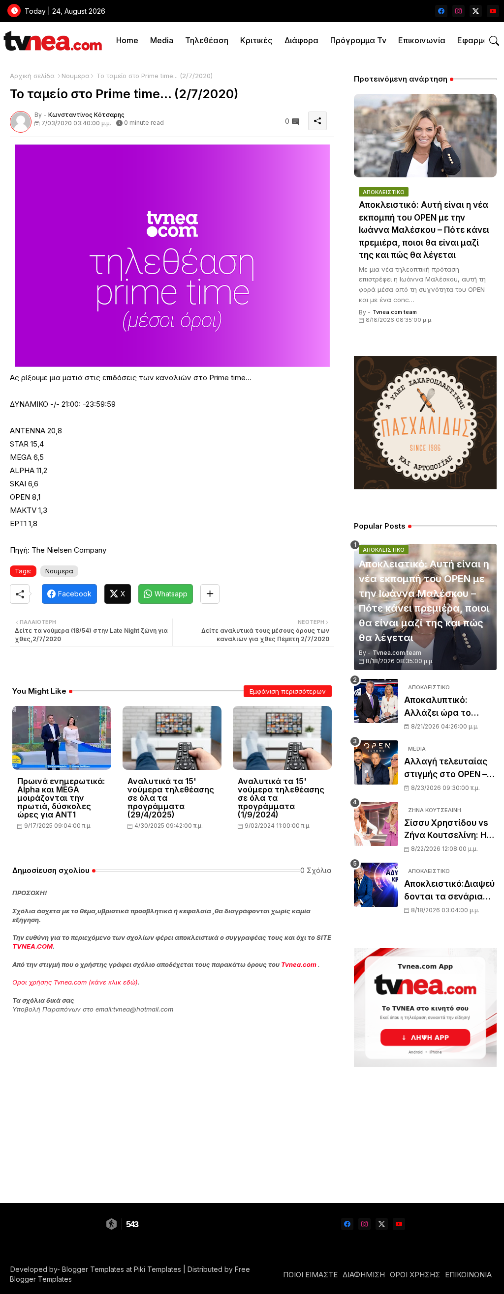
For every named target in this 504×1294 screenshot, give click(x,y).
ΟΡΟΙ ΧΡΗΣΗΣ (415, 1274)
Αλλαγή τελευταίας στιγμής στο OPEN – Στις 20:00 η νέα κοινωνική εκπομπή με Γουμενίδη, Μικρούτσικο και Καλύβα (450, 769)
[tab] (127, 40)
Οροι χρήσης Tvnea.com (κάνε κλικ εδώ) (75, 982)
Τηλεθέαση (206, 40)
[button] (494, 41)
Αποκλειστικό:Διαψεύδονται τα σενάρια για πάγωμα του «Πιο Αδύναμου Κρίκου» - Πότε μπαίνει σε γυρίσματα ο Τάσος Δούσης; (449, 891)
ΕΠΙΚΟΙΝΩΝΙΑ (468, 1274)
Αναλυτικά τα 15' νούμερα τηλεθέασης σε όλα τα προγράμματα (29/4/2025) (170, 798)
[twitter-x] (476, 11)
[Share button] (210, 594)
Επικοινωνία (421, 40)
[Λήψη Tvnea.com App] (425, 1007)
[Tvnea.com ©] (51, 40)
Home (127, 40)
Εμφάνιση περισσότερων (288, 691)
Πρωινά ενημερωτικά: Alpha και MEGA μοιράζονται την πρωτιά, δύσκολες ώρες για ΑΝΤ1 (61, 798)
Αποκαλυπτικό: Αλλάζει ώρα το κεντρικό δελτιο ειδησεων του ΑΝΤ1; (445, 707)
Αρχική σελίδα (32, 76)
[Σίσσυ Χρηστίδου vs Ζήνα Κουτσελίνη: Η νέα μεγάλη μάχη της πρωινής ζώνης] (376, 824)
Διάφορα (301, 40)
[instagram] (458, 11)
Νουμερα (76, 76)
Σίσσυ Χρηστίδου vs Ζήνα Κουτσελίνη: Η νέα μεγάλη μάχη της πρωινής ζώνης (448, 830)
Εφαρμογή (477, 40)
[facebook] (441, 11)
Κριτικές (256, 40)
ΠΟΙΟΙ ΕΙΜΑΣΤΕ (310, 1274)
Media (161, 40)
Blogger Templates (93, 1269)
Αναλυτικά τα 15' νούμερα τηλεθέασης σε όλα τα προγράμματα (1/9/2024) (281, 798)
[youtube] (493, 11)
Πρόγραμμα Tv (358, 40)
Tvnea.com (298, 964)
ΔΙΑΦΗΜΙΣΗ (364, 1274)
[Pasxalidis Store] (425, 486)
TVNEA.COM (32, 946)
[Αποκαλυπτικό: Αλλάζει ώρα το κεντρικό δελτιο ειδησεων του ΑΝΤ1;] (376, 701)
